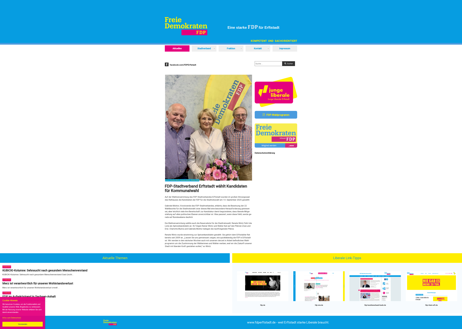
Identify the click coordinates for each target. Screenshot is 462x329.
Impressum (284, 48)
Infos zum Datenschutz (11, 318)
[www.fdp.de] (262, 300)
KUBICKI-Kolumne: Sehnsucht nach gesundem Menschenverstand (44, 270)
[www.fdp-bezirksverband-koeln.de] (375, 300)
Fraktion (231, 48)
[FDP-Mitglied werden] (276, 147)
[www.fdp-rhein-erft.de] (431, 300)
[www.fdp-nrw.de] (319, 300)
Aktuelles (177, 48)
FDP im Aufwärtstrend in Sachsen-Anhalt (29, 296)
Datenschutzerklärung (265, 153)
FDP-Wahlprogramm (277, 114)
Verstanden (22, 324)
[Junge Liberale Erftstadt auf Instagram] (276, 106)
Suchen (290, 64)
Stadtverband (204, 48)
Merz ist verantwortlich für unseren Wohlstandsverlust (37, 283)
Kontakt (258, 48)
